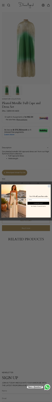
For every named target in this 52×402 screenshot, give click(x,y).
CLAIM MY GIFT (38, 203)
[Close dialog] (49, 186)
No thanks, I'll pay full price (38, 206)
